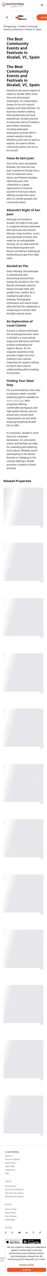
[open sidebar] (42, 5)
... (32, 17)
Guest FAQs (10, 1166)
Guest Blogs (10, 1219)
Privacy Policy (10, 1186)
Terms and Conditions (14, 1189)
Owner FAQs (10, 1163)
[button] (22, 17)
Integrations (10, 1170)
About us (9, 1156)
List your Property (12, 1159)
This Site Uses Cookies (14, 1193)
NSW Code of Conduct (14, 1196)
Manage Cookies (26, 1265)
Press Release (11, 1216)
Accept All (26, 1270)
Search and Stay (15, 400)
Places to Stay (10, 1209)
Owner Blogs (10, 1212)
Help (7, 1173)
